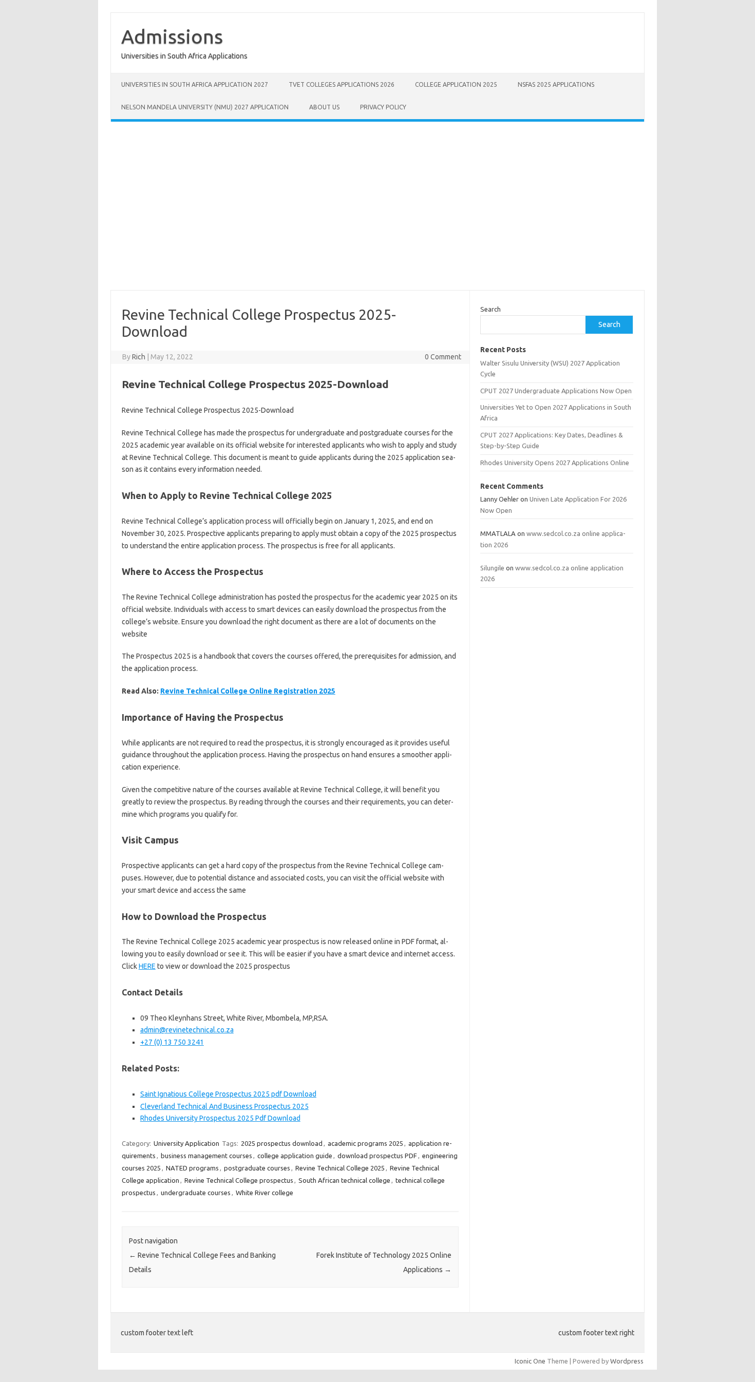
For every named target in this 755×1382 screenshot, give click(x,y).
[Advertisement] (377, 206)
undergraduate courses (196, 1192)
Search (490, 309)
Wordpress (627, 1361)
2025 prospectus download (282, 1143)
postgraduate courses (257, 1168)
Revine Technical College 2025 (340, 1168)
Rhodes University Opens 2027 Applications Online (554, 462)
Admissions (172, 36)
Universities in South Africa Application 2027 (194, 84)
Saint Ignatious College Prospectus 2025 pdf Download (228, 1094)
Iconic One (530, 1361)
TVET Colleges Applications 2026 (341, 84)
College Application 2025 (456, 84)
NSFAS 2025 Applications (556, 84)
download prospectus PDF (377, 1155)
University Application (186, 1143)
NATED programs (192, 1168)
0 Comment (443, 357)
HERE (147, 966)
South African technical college (344, 1180)
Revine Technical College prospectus (238, 1180)
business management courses (206, 1155)
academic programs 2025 (365, 1143)
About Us (324, 107)
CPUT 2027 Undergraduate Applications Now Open (556, 390)
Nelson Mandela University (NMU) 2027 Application (205, 107)
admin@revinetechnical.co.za (187, 1030)
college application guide (294, 1155)
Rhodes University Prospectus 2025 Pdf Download (220, 1118)
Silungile (492, 567)
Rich (138, 357)
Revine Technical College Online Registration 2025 (247, 691)
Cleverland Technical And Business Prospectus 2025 (224, 1106)
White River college (264, 1192)
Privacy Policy (383, 107)
